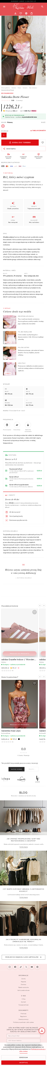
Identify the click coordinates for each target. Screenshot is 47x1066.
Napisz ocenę (16, 769)
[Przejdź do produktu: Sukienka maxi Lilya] (19, 704)
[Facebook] (15, 967)
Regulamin (23, 1016)
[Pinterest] (37, 967)
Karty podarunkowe (23, 990)
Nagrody (23, 981)
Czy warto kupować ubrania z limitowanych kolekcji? (23, 890)
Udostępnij (11, 149)
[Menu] (4, 6)
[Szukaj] (42, 6)
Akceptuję (23, 1062)
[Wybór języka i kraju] (26, 13)
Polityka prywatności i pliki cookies (23, 1022)
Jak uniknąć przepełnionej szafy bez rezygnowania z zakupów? (23, 840)
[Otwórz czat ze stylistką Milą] (42, 1031)
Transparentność (23, 1005)
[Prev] (4, 50)
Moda (19, 88)
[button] (28, 111)
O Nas (23, 999)
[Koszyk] (31, 13)
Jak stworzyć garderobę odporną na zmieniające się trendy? (23, 940)
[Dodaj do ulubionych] (43, 142)
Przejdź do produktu (19, 653)
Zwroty (23, 979)
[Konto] (15, 13)
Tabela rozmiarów (39, 130)
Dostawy (23, 984)
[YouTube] (32, 967)
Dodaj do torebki (21, 142)
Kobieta (14, 88)
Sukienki (25, 88)
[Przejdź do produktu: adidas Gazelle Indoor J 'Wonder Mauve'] (19, 633)
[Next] (42, 50)
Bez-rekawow (33, 88)
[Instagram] (10, 967)
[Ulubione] (21, 13)
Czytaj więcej (23, 847)
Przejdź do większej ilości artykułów (22, 957)
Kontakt (23, 1002)
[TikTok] (21, 967)
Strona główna (5, 88)
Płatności (23, 1013)
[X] (26, 967)
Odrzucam (23, 1057)
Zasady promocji (23, 1019)
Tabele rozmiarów (23, 987)
